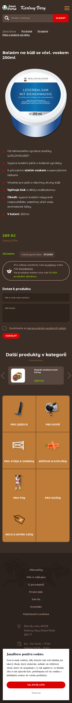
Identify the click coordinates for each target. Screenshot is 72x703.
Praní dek (36, 592)
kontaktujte (26, 269)
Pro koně (26, 31)
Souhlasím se (37, 328)
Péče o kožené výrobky (16, 35)
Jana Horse (9, 31)
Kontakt (36, 606)
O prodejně (36, 584)
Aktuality (36, 569)
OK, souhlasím (36, 684)
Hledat (61, 18)
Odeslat (11, 335)
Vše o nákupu (36, 577)
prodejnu (50, 265)
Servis (36, 599)
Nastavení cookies (36, 614)
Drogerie (43, 31)
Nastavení (36, 692)
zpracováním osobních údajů (46, 328)
